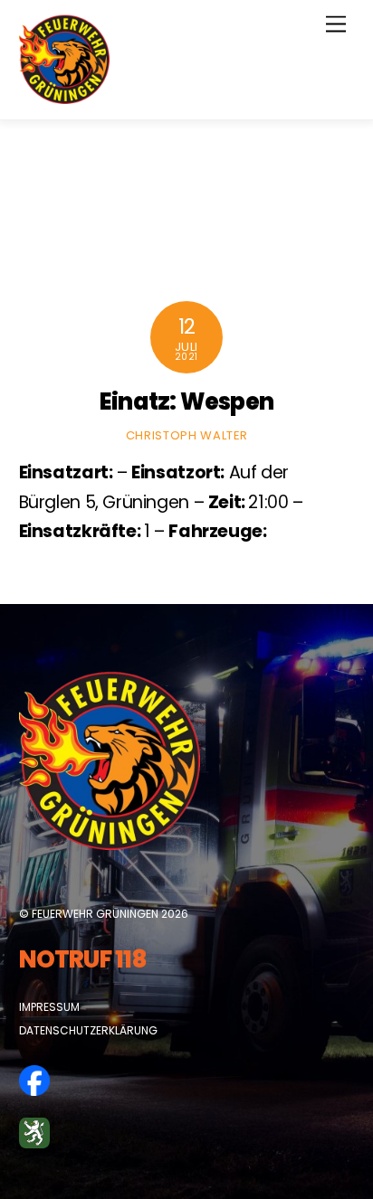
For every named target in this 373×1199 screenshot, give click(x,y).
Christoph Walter (186, 435)
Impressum (49, 1007)
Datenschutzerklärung (88, 1030)
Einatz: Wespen (186, 401)
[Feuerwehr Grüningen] (64, 96)
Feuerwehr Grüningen (95, 913)
